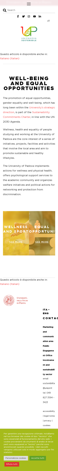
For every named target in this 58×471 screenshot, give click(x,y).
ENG (45, 313)
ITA (45, 309)
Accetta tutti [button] (37, 458)
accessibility (49, 411)
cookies (46, 426)
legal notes (49, 416)
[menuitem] (9, 58)
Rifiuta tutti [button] (11, 464)
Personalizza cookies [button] (16, 458)
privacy (47, 421)
